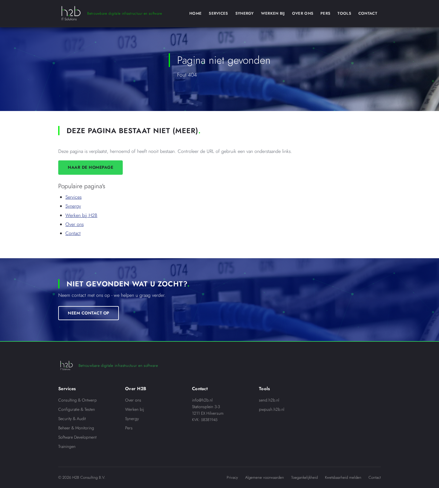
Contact (367, 13)
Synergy (244, 13)
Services (218, 13)
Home (195, 13)
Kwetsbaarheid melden (343, 477)
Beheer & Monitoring (76, 428)
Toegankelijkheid (304, 477)
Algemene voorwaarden (264, 477)
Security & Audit (72, 419)
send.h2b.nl (269, 400)
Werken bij (134, 409)
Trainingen (67, 446)
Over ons (74, 224)
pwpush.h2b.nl (271, 409)
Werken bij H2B (81, 215)
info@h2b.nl (202, 400)
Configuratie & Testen (76, 409)
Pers (325, 13)
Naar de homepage (90, 167)
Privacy (232, 477)
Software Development (77, 437)
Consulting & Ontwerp (77, 400)
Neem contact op (88, 313)
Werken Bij (273, 13)
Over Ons (302, 13)
